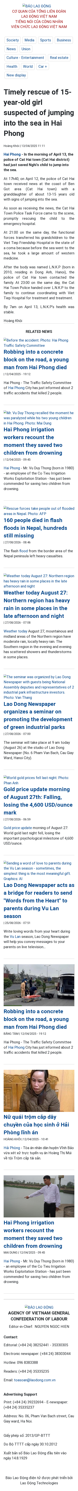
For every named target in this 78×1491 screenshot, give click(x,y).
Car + (42, 66)
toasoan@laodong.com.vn (35, 1380)
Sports (45, 40)
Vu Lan (15, 936)
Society (13, 40)
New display (16, 75)
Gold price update (18, 828)
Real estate (59, 57)
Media (29, 40)
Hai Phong (12, 154)
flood (23, 551)
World (28, 66)
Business (64, 40)
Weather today (15, 631)
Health (12, 66)
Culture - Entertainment (25, 57)
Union (26, 49)
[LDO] (39, 343)
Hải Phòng (12, 1148)
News (11, 49)
